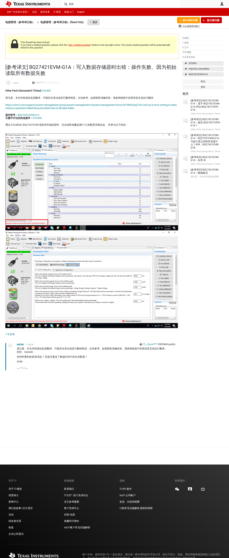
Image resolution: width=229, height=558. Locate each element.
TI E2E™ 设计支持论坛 (76, 495)
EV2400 (192, 63)
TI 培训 (57, 12)
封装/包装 (69, 514)
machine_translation (199, 68)
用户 (222, 4)
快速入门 (69, 12)
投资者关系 (15, 521)
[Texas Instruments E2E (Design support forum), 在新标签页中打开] (190, 490)
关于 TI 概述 (15, 488)
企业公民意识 (16, 533)
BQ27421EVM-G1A (198, 74)
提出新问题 (213, 20)
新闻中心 (14, 501)
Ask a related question (79, 45)
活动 (11, 514)
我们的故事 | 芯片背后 (21, 508)
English (80, 12)
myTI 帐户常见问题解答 (77, 527)
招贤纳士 (14, 495)
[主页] (30, 4)
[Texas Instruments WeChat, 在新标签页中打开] (177, 490)
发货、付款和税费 (130, 501)
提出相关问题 (190, 20)
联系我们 (69, 488)
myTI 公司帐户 (128, 495)
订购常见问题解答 (130, 508)
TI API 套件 (126, 488)
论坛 (34, 12)
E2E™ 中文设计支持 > (18, 12)
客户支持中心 (71, 508)
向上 (18, 369)
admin (16, 83)
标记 (203, 81)
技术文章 (45, 12)
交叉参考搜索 (71, 501)
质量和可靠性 (72, 521)
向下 (26, 369)
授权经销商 (146, 508)
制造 (11, 527)
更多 (95, 22)
